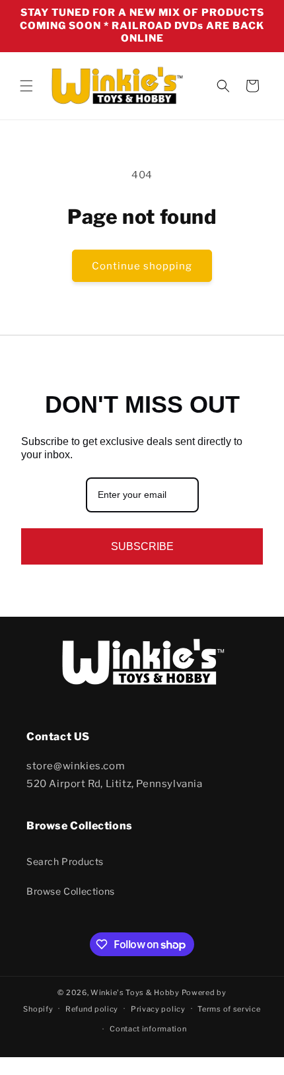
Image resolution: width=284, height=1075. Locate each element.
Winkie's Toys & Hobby (135, 992)
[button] (26, 85)
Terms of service (228, 1009)
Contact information (148, 1028)
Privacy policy (158, 1009)
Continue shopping (142, 266)
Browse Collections (70, 891)
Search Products (65, 861)
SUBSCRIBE (142, 546)
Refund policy (91, 1009)
